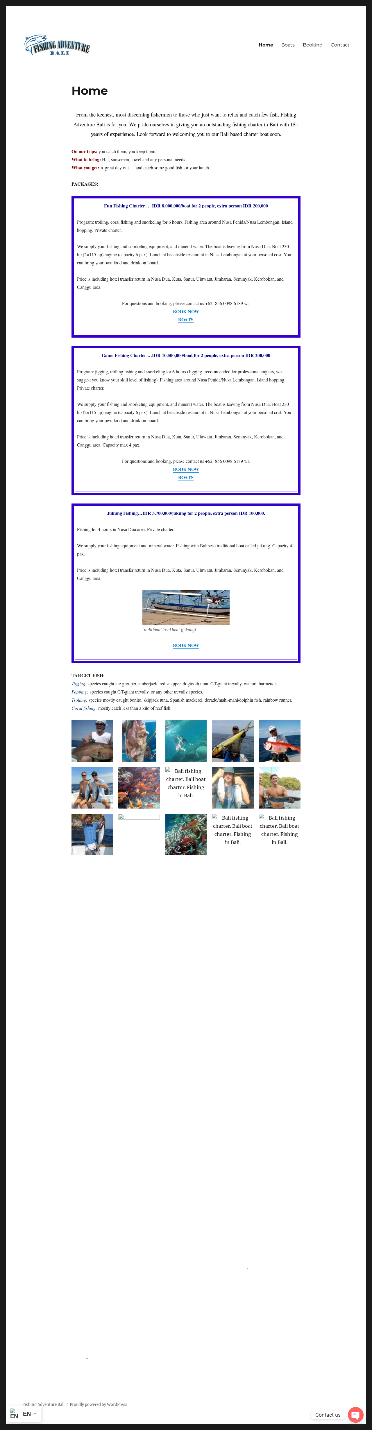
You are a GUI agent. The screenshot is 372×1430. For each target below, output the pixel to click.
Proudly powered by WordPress (98, 1404)
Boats (288, 45)
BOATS (186, 477)
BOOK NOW (186, 469)
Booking (313, 45)
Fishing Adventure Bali (43, 1404)
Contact (340, 45)
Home (266, 45)
